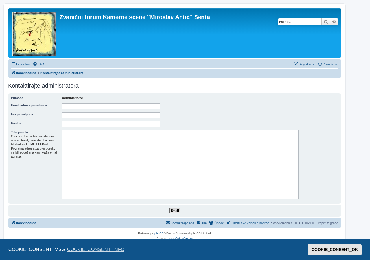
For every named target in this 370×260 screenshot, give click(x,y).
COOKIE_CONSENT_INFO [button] (95, 249)
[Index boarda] (35, 33)
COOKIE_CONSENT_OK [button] (335, 249)
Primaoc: (18, 98)
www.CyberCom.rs (181, 238)
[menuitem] (38, 64)
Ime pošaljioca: (22, 114)
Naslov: (17, 123)
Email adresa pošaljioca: (29, 105)
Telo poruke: (20, 132)
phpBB (159, 233)
